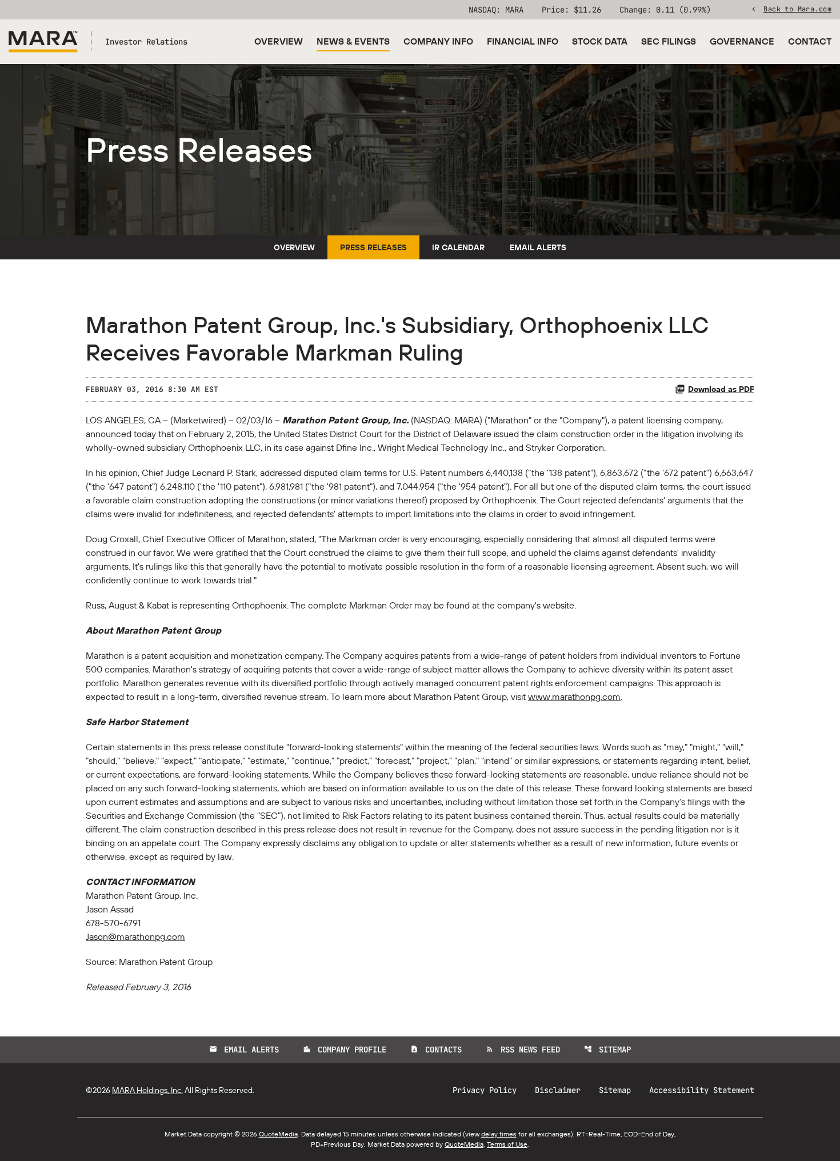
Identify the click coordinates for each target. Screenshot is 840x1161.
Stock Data (599, 41)
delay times (499, 1134)
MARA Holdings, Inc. (147, 1090)
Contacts (436, 1049)
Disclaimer (558, 1090)
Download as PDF (721, 389)
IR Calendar (458, 247)
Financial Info (522, 41)
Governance (742, 41)
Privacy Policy (485, 1090)
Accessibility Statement (701, 1090)
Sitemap (607, 1049)
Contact (809, 41)
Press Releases (373, 247)
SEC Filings (668, 41)
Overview (278, 41)
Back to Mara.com (797, 9)
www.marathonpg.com (574, 696)
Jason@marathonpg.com (135, 936)
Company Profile (344, 1049)
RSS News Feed (523, 1049)
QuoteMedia (278, 1134)
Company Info (438, 41)
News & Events (353, 41)
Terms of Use (507, 1144)
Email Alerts (538, 247)
